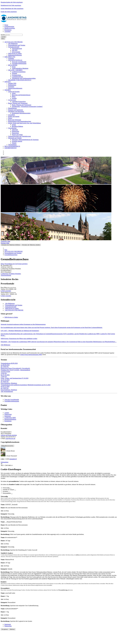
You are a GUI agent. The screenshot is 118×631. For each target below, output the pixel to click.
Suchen (3, 35)
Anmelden (7, 31)
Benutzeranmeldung (10, 419)
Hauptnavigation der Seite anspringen (12, 2)
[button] (13, 42)
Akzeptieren (4, 629)
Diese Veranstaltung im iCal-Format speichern (14, 264)
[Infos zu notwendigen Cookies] (10, 488)
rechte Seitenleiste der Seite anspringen (12, 8)
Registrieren (7, 421)
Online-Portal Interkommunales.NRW (31, 354)
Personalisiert (7, 493)
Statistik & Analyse (8, 489)
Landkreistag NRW (10, 417)
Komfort (5, 491)
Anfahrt (6, 412)
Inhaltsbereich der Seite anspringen (11, 5)
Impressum (7, 416)
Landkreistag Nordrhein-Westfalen (11, 273)
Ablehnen (12, 629)
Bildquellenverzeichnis (7, 446)
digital (13, 459)
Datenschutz (8, 414)
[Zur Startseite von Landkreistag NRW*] (14, 22)
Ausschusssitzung (6, 275)
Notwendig (6, 488)
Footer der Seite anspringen (9, 11)
